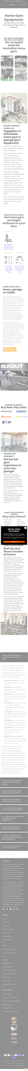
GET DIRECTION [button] (14, 541)
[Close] (25, 528)
